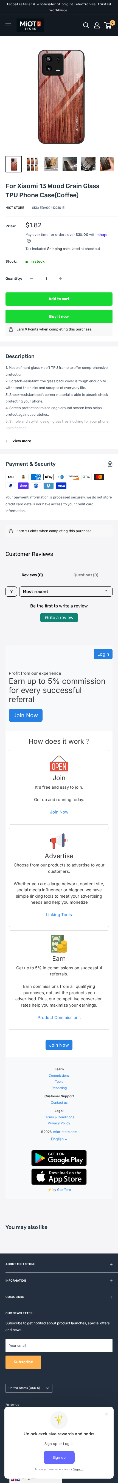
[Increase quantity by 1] (60, 278)
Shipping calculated (63, 249)
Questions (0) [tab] (86, 575)
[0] (108, 25)
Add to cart (59, 299)
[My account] (97, 25)
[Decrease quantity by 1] (31, 278)
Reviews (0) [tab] (32, 575)
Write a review (59, 617)
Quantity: (13, 278)
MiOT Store (14, 208)
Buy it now (59, 316)
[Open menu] (8, 25)
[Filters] (11, 591)
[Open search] (86, 25)
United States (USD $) (24, 1388)
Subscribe (23, 1362)
